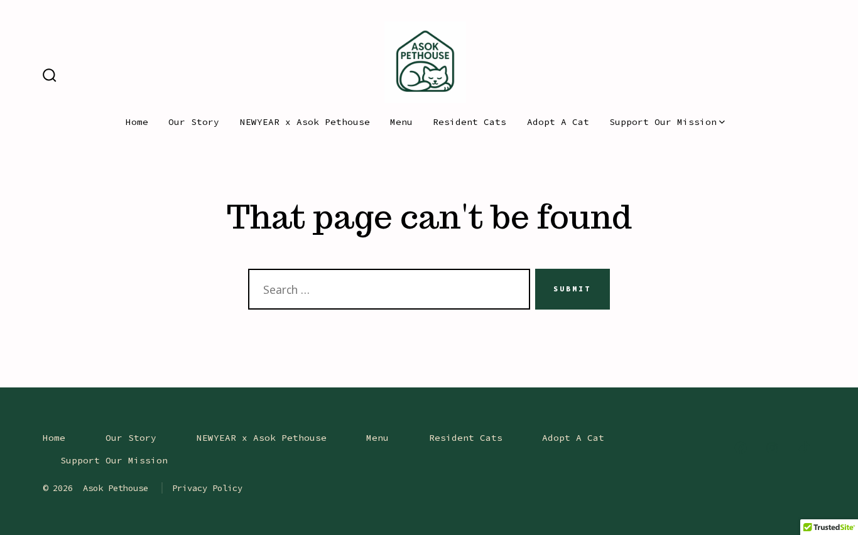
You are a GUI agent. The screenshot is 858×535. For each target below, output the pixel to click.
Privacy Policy (207, 488)
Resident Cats (469, 121)
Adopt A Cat (558, 121)
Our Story (193, 121)
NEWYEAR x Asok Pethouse (305, 121)
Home (137, 121)
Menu (401, 121)
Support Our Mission (663, 121)
